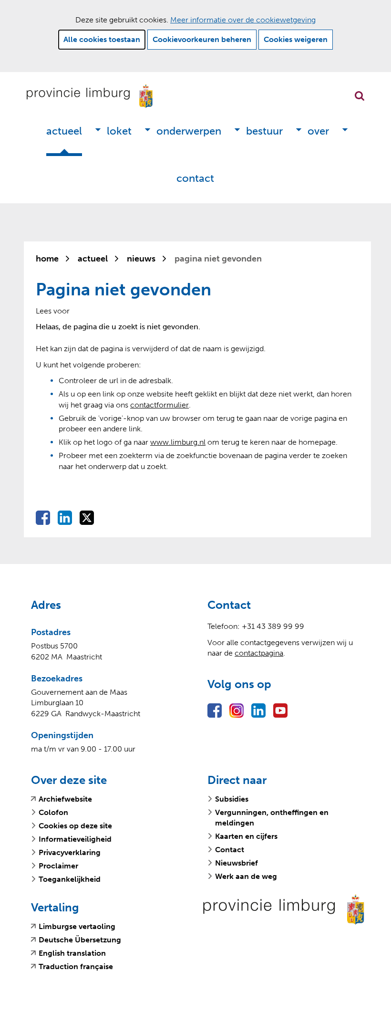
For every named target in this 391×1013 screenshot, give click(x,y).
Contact (195, 178)
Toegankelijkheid (70, 879)
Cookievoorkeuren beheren (202, 39)
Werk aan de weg (246, 876)
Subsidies (231, 799)
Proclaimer (58, 865)
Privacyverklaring (70, 852)
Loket (119, 131)
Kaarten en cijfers (246, 836)
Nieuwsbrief (236, 862)
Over (318, 131)
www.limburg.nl (178, 442)
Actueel (64, 131)
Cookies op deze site (75, 825)
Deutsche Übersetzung (80, 940)
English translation (72, 953)
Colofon (53, 812)
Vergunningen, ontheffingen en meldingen (272, 817)
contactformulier (159, 404)
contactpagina (259, 653)
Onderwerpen (188, 131)
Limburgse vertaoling (77, 926)
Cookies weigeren (296, 39)
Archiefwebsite (65, 799)
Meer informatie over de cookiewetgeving (243, 19)
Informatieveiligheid (75, 839)
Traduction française (76, 966)
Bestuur (264, 131)
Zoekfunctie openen (359, 96)
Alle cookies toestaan (101, 39)
